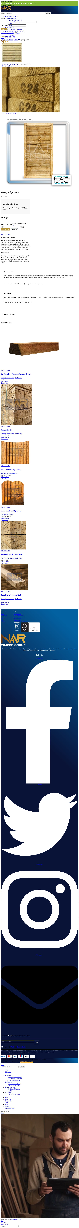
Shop (2, 618)
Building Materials (14, 33)
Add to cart (6, 229)
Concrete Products (14, 22)
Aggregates (11, 35)
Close (2, 1065)
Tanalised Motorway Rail (11, 595)
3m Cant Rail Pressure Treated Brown (16, 374)
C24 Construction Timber (9, 113)
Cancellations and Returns (20, 621)
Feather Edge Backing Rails (12, 554)
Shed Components (14, 39)
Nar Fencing (18, 378)
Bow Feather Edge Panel (10, 470)
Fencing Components (14, 20)
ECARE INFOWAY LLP (26, 1062)
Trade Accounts (5, 617)
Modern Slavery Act (19, 615)
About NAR (4, 615)
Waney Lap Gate (6, 224)
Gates (10, 23)
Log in (4, 29)
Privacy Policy (17, 618)
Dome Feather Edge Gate (11, 511)
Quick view (4, 383)
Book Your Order (16, 1219)
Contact (3, 621)
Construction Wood (14, 1084)
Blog (2, 620)
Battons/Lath (6, 430)
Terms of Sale (17, 620)
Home (4, 40)
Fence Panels (12, 18)
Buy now (14, 229)
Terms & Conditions (19, 617)
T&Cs (12, 1047)
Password (4, 25)
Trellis (10, 25)
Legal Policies (17, 614)
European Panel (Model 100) (11, 64)
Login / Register (9, 1108)
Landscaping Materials (15, 29)
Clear (13, 225)
